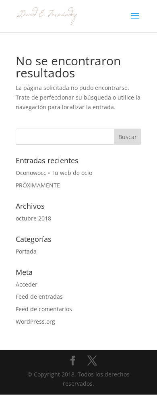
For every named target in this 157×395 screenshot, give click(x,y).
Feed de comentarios (44, 309)
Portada (26, 251)
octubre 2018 (33, 218)
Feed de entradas (39, 296)
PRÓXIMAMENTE (38, 185)
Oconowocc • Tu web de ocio (54, 173)
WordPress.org (35, 321)
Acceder (26, 284)
